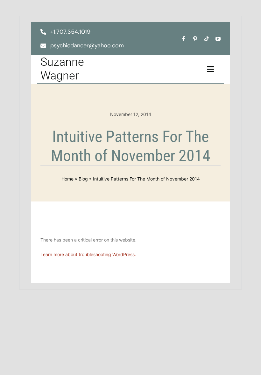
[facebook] (183, 38)
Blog (83, 178)
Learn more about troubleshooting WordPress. (88, 254)
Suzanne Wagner (62, 68)
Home (67, 178)
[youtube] (218, 38)
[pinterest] (195, 38)
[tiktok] (206, 38)
